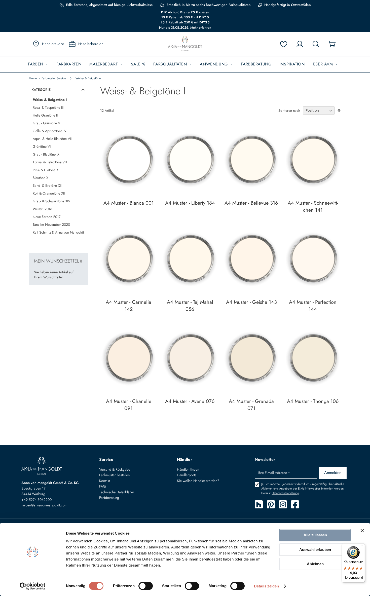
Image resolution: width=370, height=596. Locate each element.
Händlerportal (187, 474)
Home (33, 78)
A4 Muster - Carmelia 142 (128, 306)
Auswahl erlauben (315, 549)
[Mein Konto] (300, 44)
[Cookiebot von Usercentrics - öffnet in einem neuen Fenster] (33, 586)
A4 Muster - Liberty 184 (190, 203)
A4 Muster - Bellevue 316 (251, 203)
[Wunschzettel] (284, 44)
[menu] (185, 64)
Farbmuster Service (54, 78)
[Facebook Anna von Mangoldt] (295, 504)
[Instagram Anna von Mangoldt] (283, 504)
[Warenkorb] (332, 44)
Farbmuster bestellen (114, 474)
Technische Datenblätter (116, 492)
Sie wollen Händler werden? (198, 480)
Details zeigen (266, 586)
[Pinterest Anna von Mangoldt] (271, 504)
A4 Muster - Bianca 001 (128, 203)
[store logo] (185, 44)
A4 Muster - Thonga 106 (313, 401)
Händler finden (188, 469)
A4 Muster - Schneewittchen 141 (313, 206)
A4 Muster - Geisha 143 (251, 302)
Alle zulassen (315, 535)
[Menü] (362, 546)
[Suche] (316, 44)
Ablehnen (315, 564)
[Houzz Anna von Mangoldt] (259, 504)
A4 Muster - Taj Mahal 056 (190, 306)
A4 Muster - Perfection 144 (313, 306)
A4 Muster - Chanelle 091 (128, 405)
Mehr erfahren (200, 27)
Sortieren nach (289, 110)
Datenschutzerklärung (285, 493)
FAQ (102, 486)
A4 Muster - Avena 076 (190, 401)
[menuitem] (38, 64)
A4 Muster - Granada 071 (251, 405)
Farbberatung (109, 497)
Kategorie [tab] (41, 89)
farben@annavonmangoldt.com (44, 505)
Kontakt (104, 480)
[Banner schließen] (362, 530)
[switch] (145, 586)
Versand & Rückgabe (114, 469)
